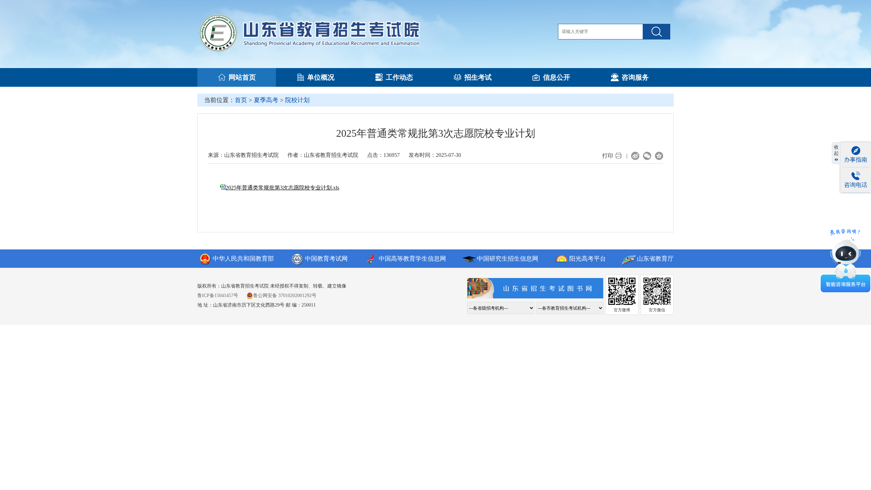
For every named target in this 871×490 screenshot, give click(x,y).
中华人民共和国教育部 (243, 258)
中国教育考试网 (326, 258)
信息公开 (556, 77)
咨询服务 (635, 77)
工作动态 (399, 77)
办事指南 (855, 160)
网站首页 (242, 77)
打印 (607, 156)
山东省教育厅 (655, 258)
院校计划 (297, 100)
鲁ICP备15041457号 (217, 295)
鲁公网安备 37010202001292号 (284, 295)
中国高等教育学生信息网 (412, 258)
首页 (241, 100)
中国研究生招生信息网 (507, 258)
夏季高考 (266, 100)
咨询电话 (855, 185)
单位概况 (320, 77)
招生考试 (478, 77)
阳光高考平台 (587, 258)
